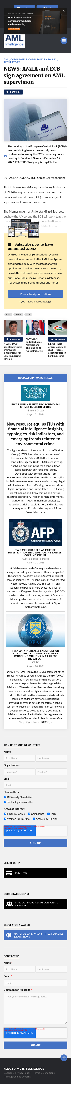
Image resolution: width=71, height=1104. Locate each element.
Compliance (19, 59)
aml (6, 59)
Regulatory (12, 62)
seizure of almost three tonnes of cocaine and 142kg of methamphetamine (36, 603)
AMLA (19, 314)
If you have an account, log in (35, 301)
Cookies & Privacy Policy (17, 1072)
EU (55, 59)
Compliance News (40, 59)
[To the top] (63, 1057)
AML (8, 314)
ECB (29, 314)
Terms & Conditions (44, 1072)
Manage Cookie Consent (17, 1076)
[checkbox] (35, 800)
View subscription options (35, 294)
